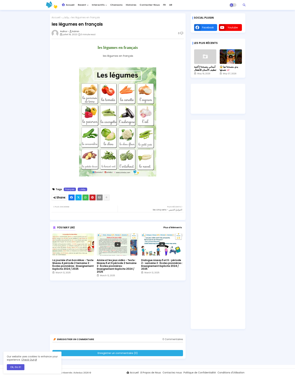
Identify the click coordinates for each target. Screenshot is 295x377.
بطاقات (65, 17)
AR (170, 4)
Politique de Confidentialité (200, 372)
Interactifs (98, 4)
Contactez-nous (150, 4)
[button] (244, 5)
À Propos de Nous (150, 372)
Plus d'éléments (172, 227)
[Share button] (106, 197)
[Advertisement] (118, 309)
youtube (233, 27)
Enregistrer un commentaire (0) (118, 353)
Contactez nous (172, 372)
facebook (208, 27)
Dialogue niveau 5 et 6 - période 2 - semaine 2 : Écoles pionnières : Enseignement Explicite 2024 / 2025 (162, 264)
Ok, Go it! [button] (15, 367)
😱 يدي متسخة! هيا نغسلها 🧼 (229, 68)
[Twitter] (78, 197)
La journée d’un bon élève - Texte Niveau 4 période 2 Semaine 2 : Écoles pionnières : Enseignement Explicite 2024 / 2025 (73, 264)
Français (69, 189)
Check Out (27, 359)
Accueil (69, 4)
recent (82, 4)
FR (164, 4)
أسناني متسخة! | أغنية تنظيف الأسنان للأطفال (205, 68)
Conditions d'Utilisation (230, 372)
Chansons (116, 4)
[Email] (99, 197)
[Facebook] (71, 197)
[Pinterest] (92, 197)
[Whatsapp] (85, 197)
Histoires (131, 4)
